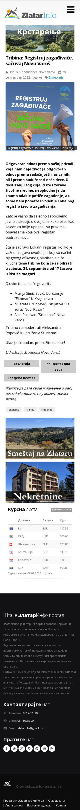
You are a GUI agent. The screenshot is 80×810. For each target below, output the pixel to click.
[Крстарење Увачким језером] (40, 42)
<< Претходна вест (58, 366)
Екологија (56, 77)
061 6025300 (31, 713)
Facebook (6, 748)
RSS (52, 748)
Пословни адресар (39, 805)
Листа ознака (14, 805)
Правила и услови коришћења (23, 800)
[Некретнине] (40, 482)
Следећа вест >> (22, 378)
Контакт (61, 805)
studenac (46, 409)
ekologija (14, 409)
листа (23, 509)
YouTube (44, 748)
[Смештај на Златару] (40, 438)
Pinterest (37, 748)
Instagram (29, 748)
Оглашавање (57, 800)
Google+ (21, 748)
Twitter (14, 748)
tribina (30, 409)
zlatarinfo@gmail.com (31, 728)
